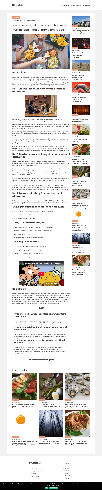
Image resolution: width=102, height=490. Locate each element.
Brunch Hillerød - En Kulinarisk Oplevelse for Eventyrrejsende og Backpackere (80, 205)
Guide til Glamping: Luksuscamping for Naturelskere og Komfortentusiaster (79, 99)
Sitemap (67, 478)
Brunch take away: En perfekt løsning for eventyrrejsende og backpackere (79, 272)
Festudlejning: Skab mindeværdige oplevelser (79, 55)
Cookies (78, 5)
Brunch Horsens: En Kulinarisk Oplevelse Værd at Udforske (79, 250)
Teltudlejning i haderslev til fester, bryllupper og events (80, 33)
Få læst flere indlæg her (41, 359)
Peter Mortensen (30, 20)
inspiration (75, 26)
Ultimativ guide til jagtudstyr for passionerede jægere (79, 77)
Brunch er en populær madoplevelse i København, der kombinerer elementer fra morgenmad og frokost (80, 183)
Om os (73, 5)
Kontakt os (86, 5)
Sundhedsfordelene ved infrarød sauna (80, 120)
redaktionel (16, 17)
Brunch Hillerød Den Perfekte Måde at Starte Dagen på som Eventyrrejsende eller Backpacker (80, 228)
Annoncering (65, 5)
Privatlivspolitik (53, 487)
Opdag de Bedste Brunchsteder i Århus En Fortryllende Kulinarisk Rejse (80, 161)
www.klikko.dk (36, 479)
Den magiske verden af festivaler (80, 140)
